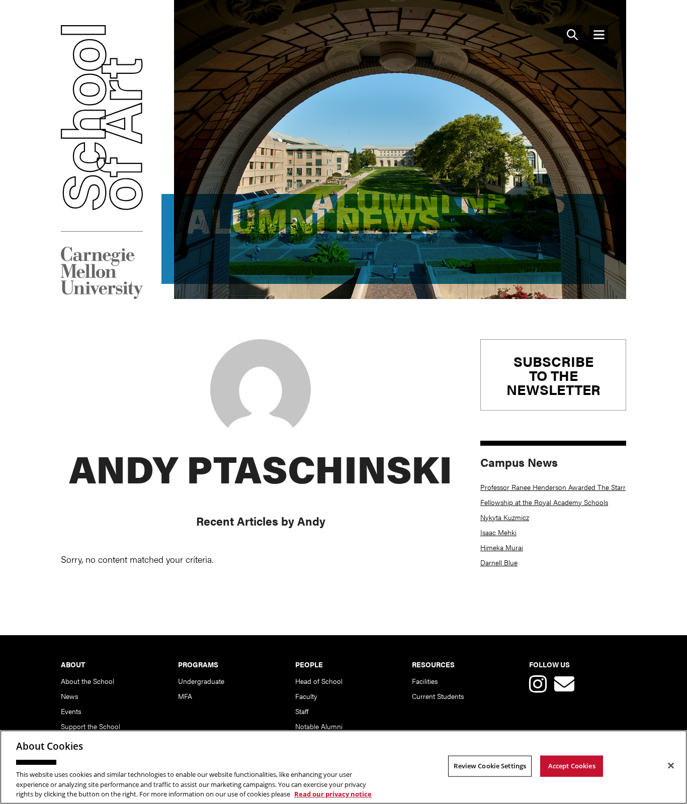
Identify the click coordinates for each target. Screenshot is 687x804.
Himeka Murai (501, 547)
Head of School (318, 681)
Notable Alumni (318, 726)
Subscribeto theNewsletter (553, 375)
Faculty (306, 696)
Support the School (90, 726)
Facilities (425, 681)
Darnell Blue (499, 562)
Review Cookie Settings (490, 765)
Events (71, 711)
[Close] (671, 766)
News (69, 696)
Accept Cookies (571, 765)
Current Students (438, 696)
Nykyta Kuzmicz (504, 517)
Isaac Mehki (498, 532)
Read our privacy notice (333, 793)
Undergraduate (201, 681)
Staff (301, 711)
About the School (87, 681)
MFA (185, 696)
